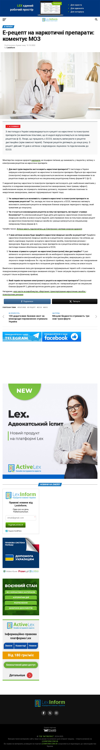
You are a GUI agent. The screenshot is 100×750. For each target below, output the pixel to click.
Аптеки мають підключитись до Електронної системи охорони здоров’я (49, 229)
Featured (22, 307)
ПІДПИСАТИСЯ (15, 525)
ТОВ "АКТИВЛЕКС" (46, 736)
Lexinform (11, 48)
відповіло (35, 160)
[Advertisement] (50, 363)
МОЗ (46, 307)
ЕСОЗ (40, 307)
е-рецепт (32, 307)
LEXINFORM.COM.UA (50, 741)
